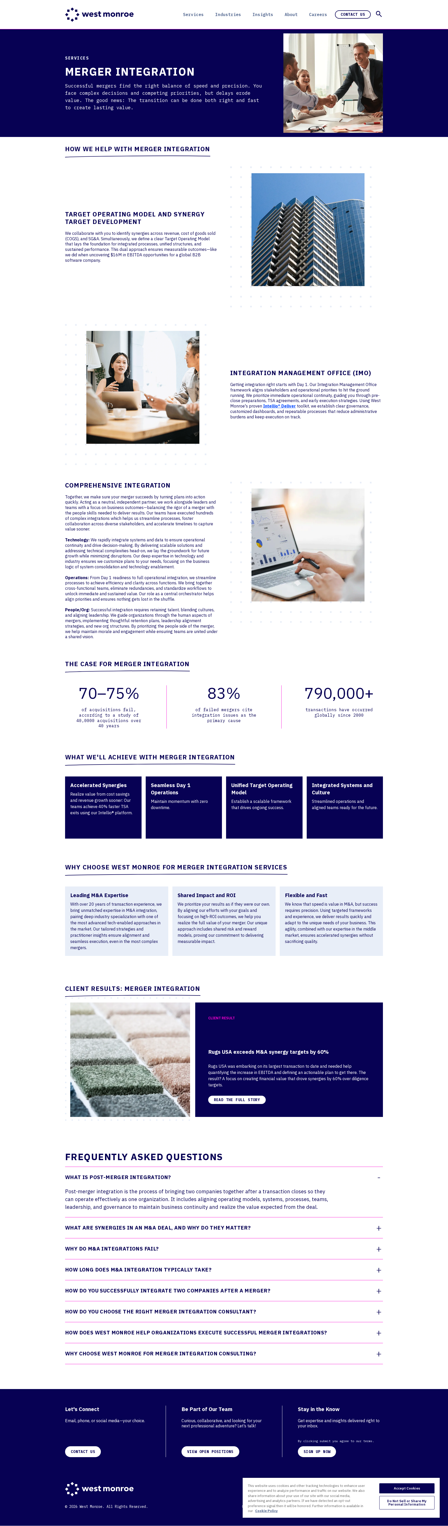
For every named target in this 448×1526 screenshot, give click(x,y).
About (291, 14)
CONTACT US (83, 1451)
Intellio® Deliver (279, 406)
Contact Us (353, 14)
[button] (379, 14)
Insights (263, 14)
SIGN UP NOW (317, 1451)
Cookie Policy (266, 1511)
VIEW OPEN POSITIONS (210, 1451)
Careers (318, 14)
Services (193, 14)
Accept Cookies (407, 1488)
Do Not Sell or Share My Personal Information (406, 1503)
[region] (341, 1497)
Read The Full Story (237, 1100)
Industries (228, 14)
